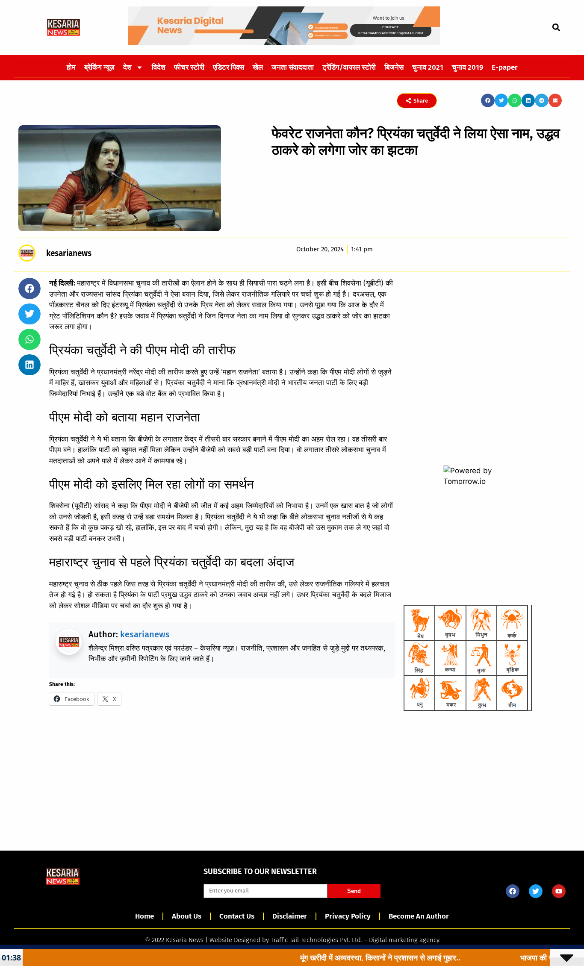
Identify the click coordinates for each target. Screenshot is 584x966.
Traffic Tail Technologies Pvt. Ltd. (316, 940)
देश (127, 67)
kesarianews (145, 634)
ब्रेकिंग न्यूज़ (99, 67)
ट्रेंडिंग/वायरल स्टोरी (349, 67)
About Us (186, 916)
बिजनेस (394, 67)
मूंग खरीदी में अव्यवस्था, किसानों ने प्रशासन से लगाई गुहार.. (351, 957)
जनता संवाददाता (292, 67)
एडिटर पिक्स (228, 67)
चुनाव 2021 (427, 67)
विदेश (158, 67)
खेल (258, 67)
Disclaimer (289, 916)
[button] (556, 27)
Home (144, 916)
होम (71, 67)
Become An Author (419, 916)
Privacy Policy (348, 916)
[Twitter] (536, 891)
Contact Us (236, 916)
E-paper (505, 67)
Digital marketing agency (404, 940)
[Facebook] (512, 891)
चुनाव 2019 (467, 67)
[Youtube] (559, 891)
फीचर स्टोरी (189, 67)
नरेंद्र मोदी (142, 372)
